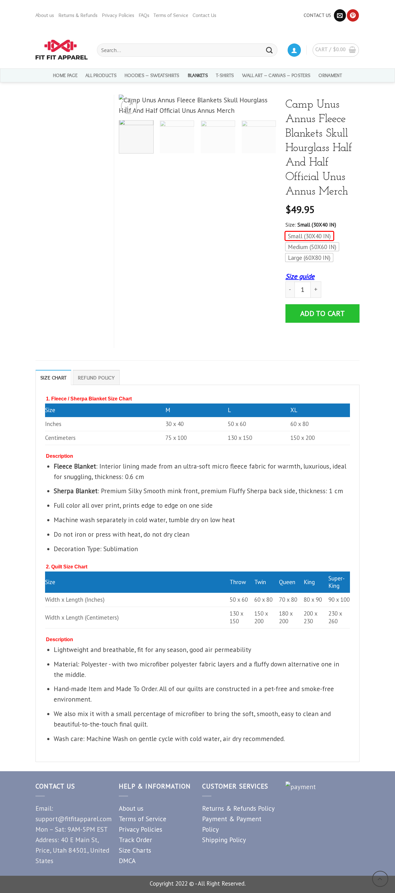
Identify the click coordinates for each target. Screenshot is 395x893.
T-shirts (225, 75)
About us (44, 15)
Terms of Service (171, 15)
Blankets (198, 75)
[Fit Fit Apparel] (61, 49)
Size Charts (135, 850)
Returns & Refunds (78, 15)
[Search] (269, 50)
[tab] (53, 377)
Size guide (299, 276)
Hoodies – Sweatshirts (152, 75)
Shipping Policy (224, 839)
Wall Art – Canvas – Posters (276, 75)
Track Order (135, 839)
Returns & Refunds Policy (238, 808)
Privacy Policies (118, 15)
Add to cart (322, 313)
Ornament (330, 75)
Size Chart (53, 378)
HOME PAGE (65, 75)
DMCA (127, 860)
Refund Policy (96, 378)
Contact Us (204, 15)
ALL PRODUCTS (101, 75)
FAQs (144, 15)
